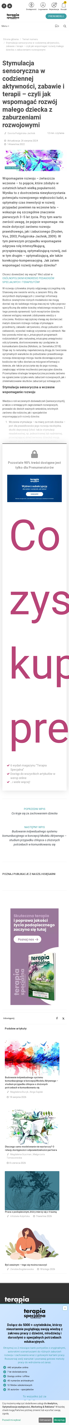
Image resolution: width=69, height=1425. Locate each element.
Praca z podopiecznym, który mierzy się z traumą (31, 1212)
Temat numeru (30, 39)
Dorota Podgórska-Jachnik (21, 133)
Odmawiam (45, 1420)
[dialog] (34, 1412)
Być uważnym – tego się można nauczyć (26, 1265)
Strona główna (11, 39)
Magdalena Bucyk (19, 1092)
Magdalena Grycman (20, 1154)
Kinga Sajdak (36, 1092)
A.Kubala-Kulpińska (20, 1216)
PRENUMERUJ (56, 16)
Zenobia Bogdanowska (22, 1269)
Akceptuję (59, 1420)
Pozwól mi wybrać (11, 1420)
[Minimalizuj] (65, 1308)
